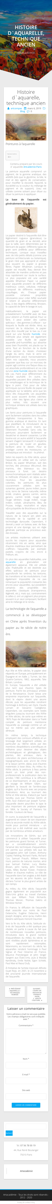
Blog (22, 111)
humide (36, 333)
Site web (26, 1090)
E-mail (26, 1074)
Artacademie (26, 1170)
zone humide (20, 370)
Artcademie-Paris (32, 166)
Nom (26, 1059)
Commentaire (26, 1025)
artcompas (16, 108)
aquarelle (11, 562)
